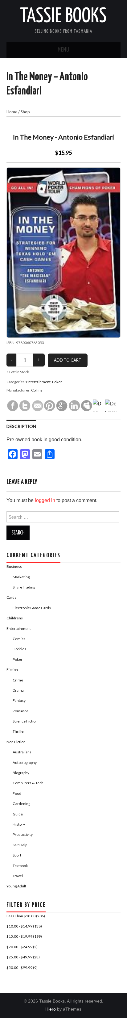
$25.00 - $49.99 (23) (23, 957)
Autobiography (25, 762)
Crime (18, 680)
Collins (37, 390)
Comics (19, 638)
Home (11, 111)
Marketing (21, 577)
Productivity (23, 834)
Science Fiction (25, 721)
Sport (17, 855)
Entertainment (38, 381)
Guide (18, 814)
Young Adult (16, 886)
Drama (18, 690)
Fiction (12, 669)
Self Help (20, 845)
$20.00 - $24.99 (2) (22, 947)
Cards (11, 597)
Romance (20, 711)
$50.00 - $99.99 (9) (22, 967)
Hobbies (19, 649)
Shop (25, 111)
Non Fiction (16, 741)
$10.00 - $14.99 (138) (24, 926)
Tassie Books (63, 17)
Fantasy (19, 700)
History (19, 824)
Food (17, 793)
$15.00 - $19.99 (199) (24, 936)
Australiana (22, 752)
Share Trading (24, 587)
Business (14, 566)
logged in (45, 500)
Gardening (21, 803)
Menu (63, 50)
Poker (57, 381)
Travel (18, 875)
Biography (21, 772)
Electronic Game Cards (32, 607)
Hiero (50, 1009)
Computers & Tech (28, 783)
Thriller (19, 731)
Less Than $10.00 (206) (25, 916)
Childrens (14, 618)
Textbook (20, 865)
